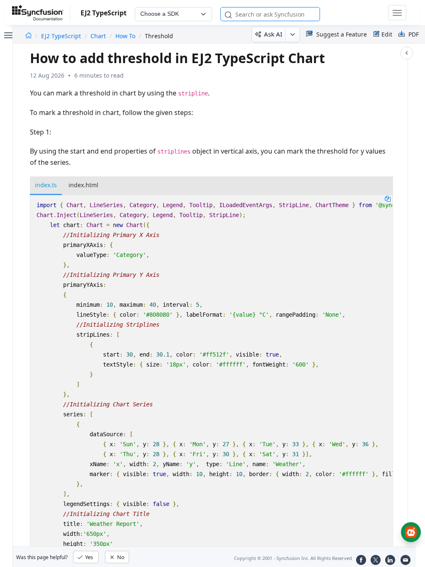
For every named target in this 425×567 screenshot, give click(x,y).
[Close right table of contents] (406, 53)
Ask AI (273, 34)
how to (125, 36)
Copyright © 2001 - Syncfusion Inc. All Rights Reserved (293, 558)
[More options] (292, 34)
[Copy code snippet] (387, 198)
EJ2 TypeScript (62, 36)
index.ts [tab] (46, 185)
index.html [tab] (83, 185)
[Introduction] (28, 36)
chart (98, 36)
